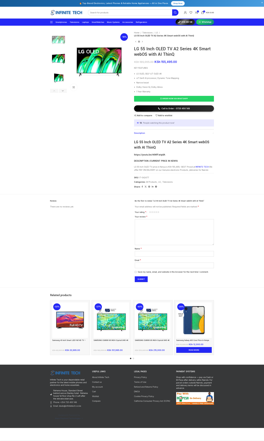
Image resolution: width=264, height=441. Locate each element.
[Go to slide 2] (133, 358)
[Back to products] (139, 41)
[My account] (185, 12)
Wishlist (95, 396)
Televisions (147, 32)
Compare (96, 401)
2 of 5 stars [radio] (152, 212)
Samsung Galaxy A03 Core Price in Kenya (192, 340)
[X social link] (145, 187)
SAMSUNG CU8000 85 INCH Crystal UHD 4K (152, 340)
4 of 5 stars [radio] (156, 212)
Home (136, 32)
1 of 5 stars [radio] (150, 212)
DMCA (137, 391)
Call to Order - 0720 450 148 (175, 108)
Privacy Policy (140, 377)
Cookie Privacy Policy (144, 396)
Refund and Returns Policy (146, 387)
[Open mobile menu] (51, 22)
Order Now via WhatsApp (175, 98)
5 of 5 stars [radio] (158, 212)
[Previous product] (135, 41)
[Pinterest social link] (149, 187)
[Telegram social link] (156, 187)
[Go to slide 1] (130, 358)
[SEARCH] (175, 12)
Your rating (140, 212)
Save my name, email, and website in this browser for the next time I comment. (173, 272)
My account (97, 387)
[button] (54, 91)
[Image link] (69, 373)
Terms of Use (140, 382)
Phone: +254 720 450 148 (65, 402)
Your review (141, 216)
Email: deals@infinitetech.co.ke (67, 406)
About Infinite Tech (100, 377)
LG (157, 32)
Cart (94, 391)
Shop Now (177, 3)
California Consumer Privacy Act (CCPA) (152, 401)
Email (138, 260)
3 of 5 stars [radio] (154, 212)
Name (138, 248)
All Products (151, 182)
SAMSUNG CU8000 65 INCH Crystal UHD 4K (111, 340)
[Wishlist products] (191, 12)
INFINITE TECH (202, 167)
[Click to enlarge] (73, 87)
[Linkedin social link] (152, 187)
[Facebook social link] (142, 187)
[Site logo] (66, 12)
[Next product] (142, 41)
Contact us (97, 382)
